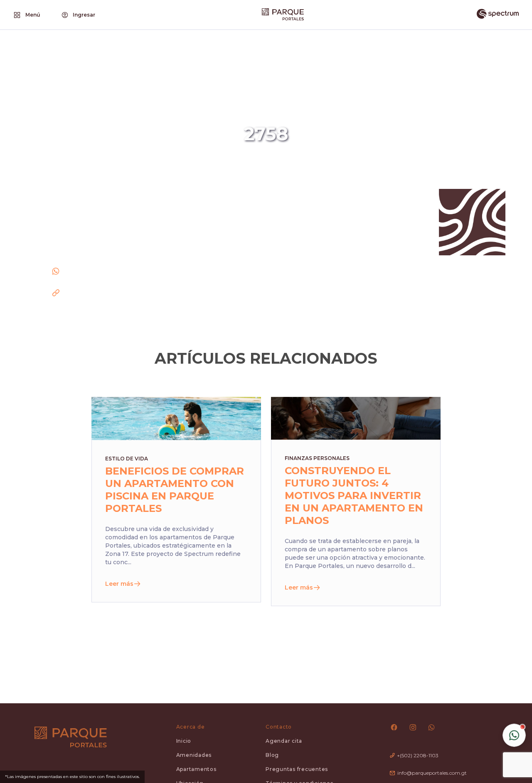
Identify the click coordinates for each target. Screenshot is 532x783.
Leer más (119, 583)
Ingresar (84, 15)
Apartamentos (196, 769)
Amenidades (194, 755)
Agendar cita (284, 741)
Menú (32, 15)
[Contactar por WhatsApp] (514, 735)
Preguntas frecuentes (297, 769)
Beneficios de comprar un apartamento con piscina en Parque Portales (174, 489)
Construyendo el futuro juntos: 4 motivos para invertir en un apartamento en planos (354, 495)
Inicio (184, 741)
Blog (272, 755)
